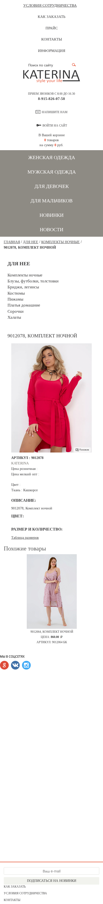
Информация (51, 51)
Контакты (51, 39)
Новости (51, 229)
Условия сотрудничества (50, 5)
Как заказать (52, 17)
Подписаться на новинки (51, 881)
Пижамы (15, 299)
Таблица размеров (25, 538)
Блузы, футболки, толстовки (33, 281)
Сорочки (16, 311)
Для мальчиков (51, 200)
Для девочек (51, 186)
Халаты (14, 317)
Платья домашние (24, 305)
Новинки (52, 215)
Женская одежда (51, 157)
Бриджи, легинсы (23, 287)
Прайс (52, 28)
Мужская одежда (52, 172)
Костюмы (16, 293)
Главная (12, 242)
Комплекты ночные (60, 242)
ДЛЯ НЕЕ (30, 242)
